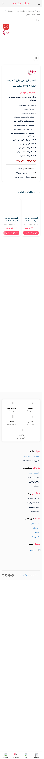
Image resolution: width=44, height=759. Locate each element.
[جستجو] (3, 3)
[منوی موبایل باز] (39, 3)
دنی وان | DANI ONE (23, 177)
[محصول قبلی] (38, 20)
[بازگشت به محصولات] (35, 20)
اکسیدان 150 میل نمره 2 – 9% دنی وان (11, 221)
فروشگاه (36, 528)
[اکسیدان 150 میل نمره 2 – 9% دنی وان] (11, 208)
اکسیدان (10, 11)
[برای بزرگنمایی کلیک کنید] (35, 58)
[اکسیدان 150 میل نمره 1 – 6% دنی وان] (31, 208)
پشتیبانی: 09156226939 (31, 456)
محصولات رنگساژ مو (25, 11)
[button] (31, 233)
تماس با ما (35, 537)
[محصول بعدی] (33, 20)
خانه (38, 11)
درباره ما (36, 532)
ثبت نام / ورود (34, 473)
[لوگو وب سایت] (21, 3)
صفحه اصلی (35, 524)
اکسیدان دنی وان (33, 14)
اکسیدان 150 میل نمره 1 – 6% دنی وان (31, 221)
